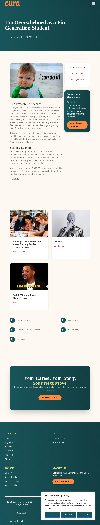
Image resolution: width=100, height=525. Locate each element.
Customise (52, 515)
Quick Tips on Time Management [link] (29, 286)
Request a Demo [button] (49, 397)
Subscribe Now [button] (62, 481)
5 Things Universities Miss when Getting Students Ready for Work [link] (29, 234)
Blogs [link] (37, 37)
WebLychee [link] (24, 521)
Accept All (84, 515)
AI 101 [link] (71, 234)
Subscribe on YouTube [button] (75, 125)
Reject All (68, 515)
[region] (68, 506)
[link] (12, 3)
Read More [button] (18, 251)
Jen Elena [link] (16, 37)
